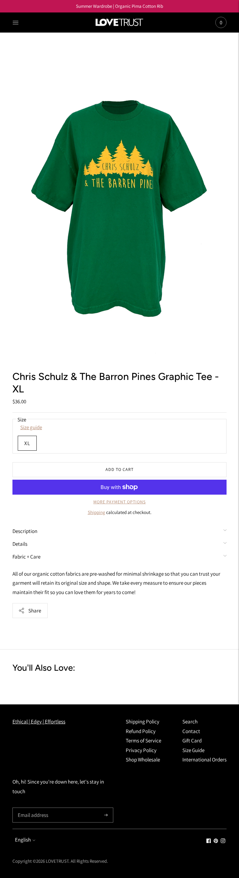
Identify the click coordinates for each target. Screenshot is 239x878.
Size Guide (193, 750)
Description (24, 531)
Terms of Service (143, 740)
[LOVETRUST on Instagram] (223, 841)
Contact (191, 731)
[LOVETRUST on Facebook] (208, 841)
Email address (32, 808)
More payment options (119, 502)
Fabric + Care (26, 556)
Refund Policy (141, 731)
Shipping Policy (142, 721)
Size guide (31, 427)
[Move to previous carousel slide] (6, 685)
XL (27, 443)
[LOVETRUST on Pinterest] (215, 841)
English (23, 839)
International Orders (204, 759)
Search (190, 721)
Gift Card (192, 740)
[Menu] (15, 22)
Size (21, 419)
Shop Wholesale (143, 759)
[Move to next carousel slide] (233, 685)
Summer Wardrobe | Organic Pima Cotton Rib (119, 6)
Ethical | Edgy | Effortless (38, 721)
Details (19, 543)
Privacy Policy (141, 750)
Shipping (96, 512)
